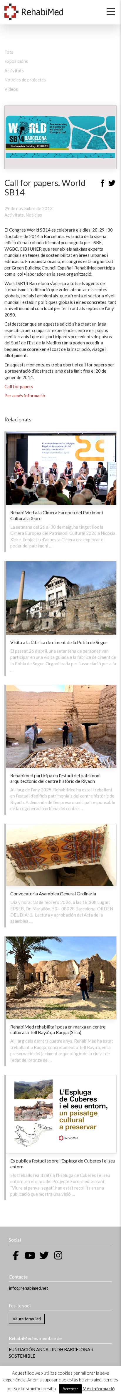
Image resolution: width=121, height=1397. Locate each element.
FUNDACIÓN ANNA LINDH (36, 1349)
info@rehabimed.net (28, 1288)
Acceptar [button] (70, 1388)
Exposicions (16, 61)
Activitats (14, 70)
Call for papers (18, 386)
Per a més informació (24, 395)
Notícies (34, 214)
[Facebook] (102, 184)
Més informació (99, 1388)
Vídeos (11, 89)
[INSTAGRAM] (58, 1255)
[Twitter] (112, 184)
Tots (8, 52)
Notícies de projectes (25, 79)
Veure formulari (27, 1318)
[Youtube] (30, 1255)
